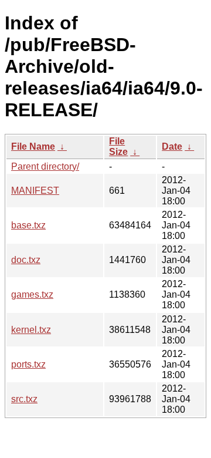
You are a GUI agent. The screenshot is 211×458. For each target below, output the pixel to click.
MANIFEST (35, 191)
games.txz (32, 294)
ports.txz (28, 364)
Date (172, 146)
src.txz (24, 399)
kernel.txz (31, 330)
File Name (33, 146)
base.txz (28, 225)
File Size (118, 146)
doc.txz (25, 260)
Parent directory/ (45, 166)
